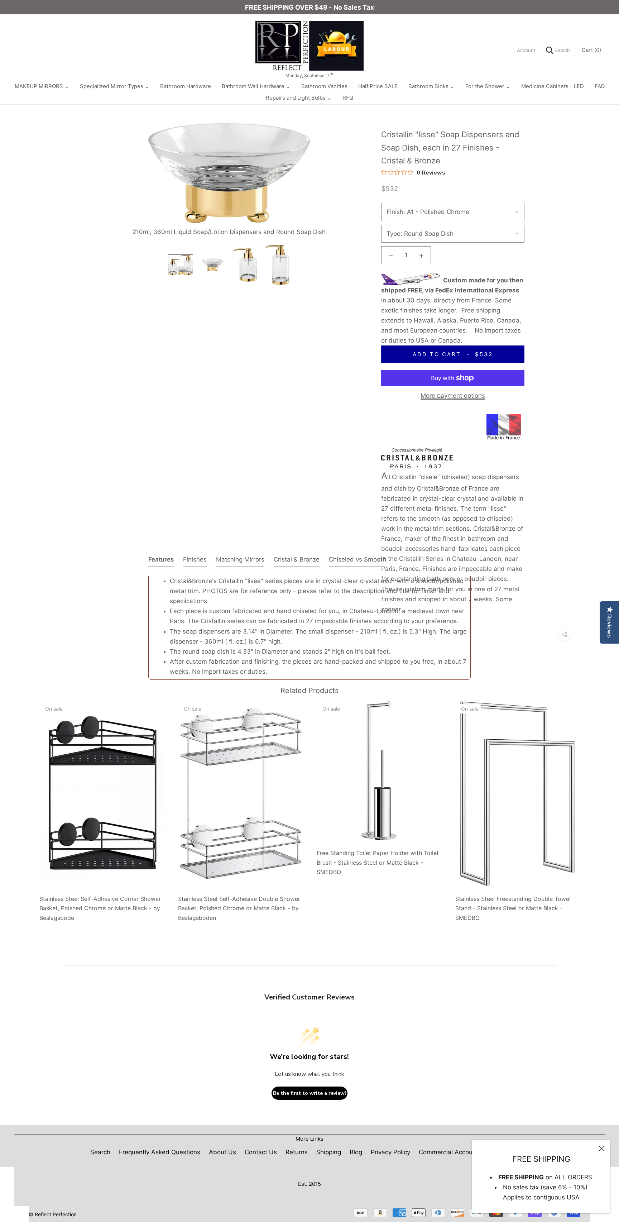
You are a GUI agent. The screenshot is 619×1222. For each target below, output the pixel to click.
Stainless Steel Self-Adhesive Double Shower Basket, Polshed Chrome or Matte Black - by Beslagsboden (239, 908)
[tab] (161, 560)
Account (526, 50)
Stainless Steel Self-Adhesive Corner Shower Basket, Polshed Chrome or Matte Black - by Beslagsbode (100, 908)
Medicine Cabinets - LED (552, 86)
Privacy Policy (390, 1152)
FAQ (600, 86)
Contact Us (261, 1152)
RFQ (347, 97)
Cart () (591, 50)
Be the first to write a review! (309, 1093)
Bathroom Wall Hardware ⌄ (256, 86)
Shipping (328, 1152)
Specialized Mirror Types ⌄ (114, 86)
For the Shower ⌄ (487, 86)
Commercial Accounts (450, 1152)
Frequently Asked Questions (159, 1152)
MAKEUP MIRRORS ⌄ (42, 86)
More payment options (453, 395)
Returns (296, 1152)
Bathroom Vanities (324, 86)
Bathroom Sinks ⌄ (431, 86)
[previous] (22, 809)
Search (561, 50)
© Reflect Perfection (53, 1214)
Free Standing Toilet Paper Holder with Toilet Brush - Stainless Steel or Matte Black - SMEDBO (378, 862)
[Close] (601, 1148)
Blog (356, 1152)
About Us (222, 1152)
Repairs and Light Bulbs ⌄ (299, 97)
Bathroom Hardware (185, 86)
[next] (597, 809)
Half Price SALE (378, 86)
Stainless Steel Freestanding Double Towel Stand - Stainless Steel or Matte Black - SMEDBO (513, 908)
